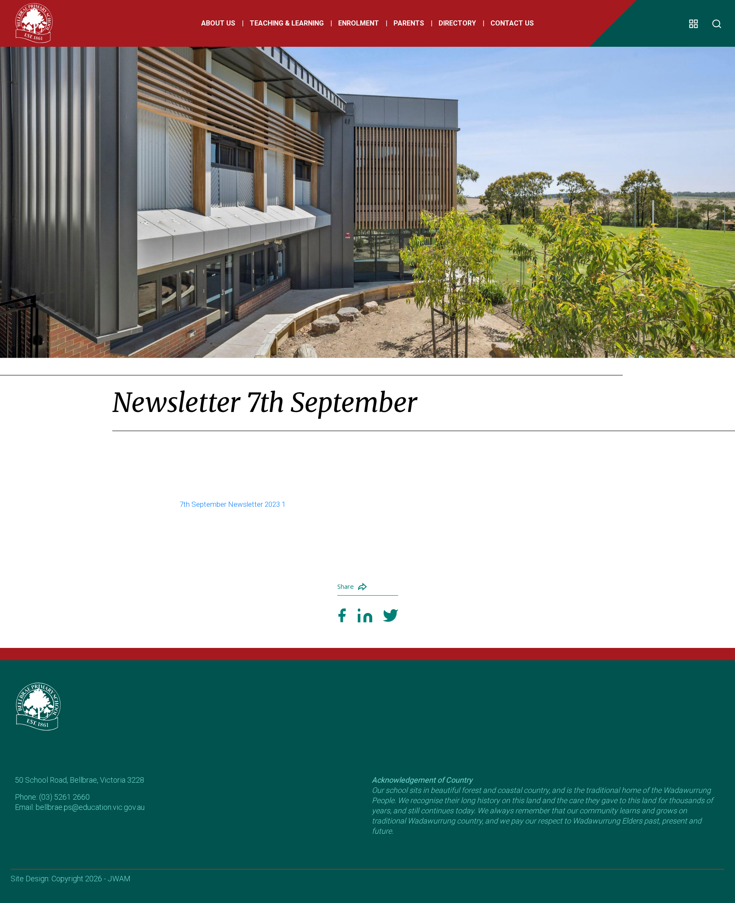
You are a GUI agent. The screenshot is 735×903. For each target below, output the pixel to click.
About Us (218, 23)
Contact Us (512, 23)
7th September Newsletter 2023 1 (232, 504)
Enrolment (358, 23)
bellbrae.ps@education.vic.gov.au (90, 807)
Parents (408, 23)
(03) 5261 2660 (64, 796)
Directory (457, 23)
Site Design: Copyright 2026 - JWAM (71, 878)
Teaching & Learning (287, 23)
